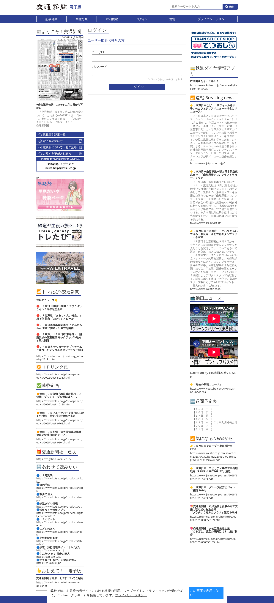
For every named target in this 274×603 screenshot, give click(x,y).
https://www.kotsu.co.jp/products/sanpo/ (59, 498)
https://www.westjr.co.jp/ (205, 289)
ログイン (137, 87)
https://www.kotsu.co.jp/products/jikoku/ (59, 480)
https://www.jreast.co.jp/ (205, 222)
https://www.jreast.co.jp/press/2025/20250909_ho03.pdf (213, 477)
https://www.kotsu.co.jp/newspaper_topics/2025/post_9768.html (59, 421)
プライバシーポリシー (131, 595)
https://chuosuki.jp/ (48, 563)
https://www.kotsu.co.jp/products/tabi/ (59, 489)
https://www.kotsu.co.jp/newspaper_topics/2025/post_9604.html (59, 440)
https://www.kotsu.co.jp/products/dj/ (59, 506)
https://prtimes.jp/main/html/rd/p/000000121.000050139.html (213, 518)
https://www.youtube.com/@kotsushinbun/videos (213, 390)
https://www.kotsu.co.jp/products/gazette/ (59, 523)
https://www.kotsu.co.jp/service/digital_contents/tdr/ (60, 514)
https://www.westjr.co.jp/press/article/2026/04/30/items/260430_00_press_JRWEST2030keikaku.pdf (213, 456)
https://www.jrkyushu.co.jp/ (207, 163)
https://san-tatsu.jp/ (48, 556)
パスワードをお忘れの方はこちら (163, 79)
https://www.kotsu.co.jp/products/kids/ (59, 533)
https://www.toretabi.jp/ (51, 550)
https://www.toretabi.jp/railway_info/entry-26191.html (60, 357)
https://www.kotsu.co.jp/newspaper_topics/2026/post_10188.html (59, 402)
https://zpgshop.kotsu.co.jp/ (53, 459)
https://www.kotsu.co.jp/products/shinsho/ (59, 542)
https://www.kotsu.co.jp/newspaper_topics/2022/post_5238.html (59, 376)
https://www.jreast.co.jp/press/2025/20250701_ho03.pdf (213, 496)
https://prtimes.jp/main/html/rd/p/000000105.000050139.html (213, 540)
